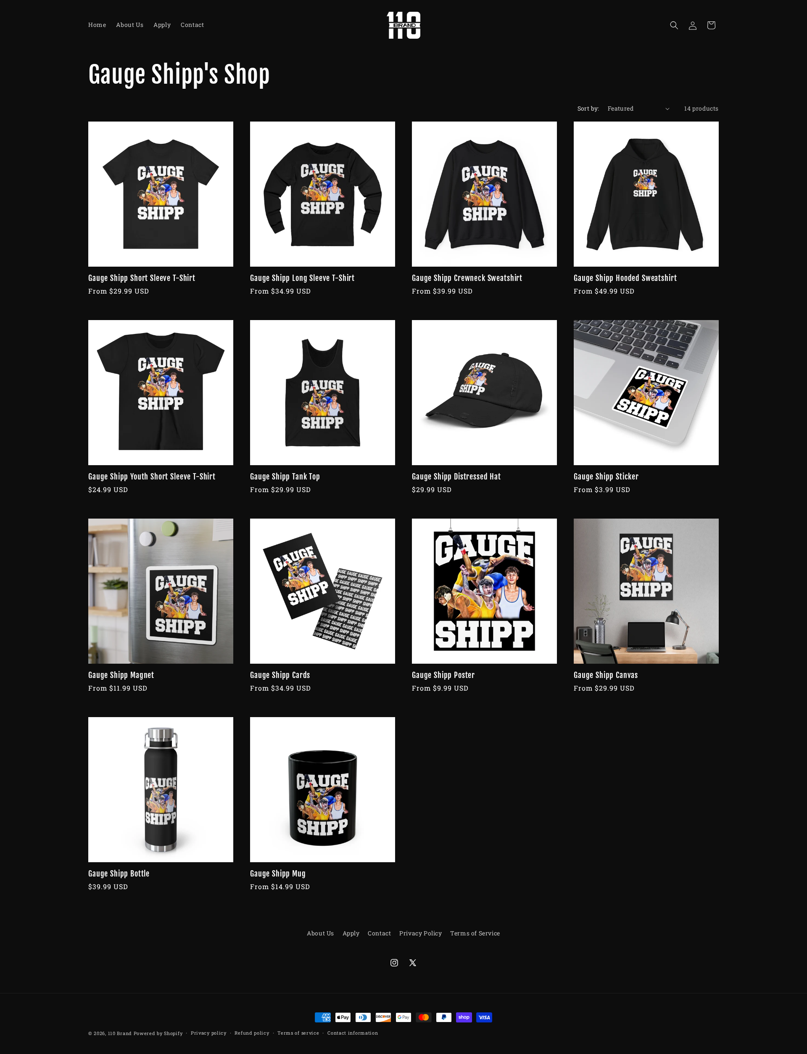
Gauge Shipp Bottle (119, 874)
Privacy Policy (420, 933)
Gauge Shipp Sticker (606, 477)
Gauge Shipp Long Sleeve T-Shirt (302, 278)
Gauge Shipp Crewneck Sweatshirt (467, 278)
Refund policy (252, 1032)
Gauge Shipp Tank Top (285, 477)
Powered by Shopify (158, 1033)
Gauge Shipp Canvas (606, 675)
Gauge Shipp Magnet (121, 675)
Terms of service (298, 1032)
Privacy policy (209, 1032)
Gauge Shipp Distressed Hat (456, 477)
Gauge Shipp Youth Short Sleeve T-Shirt (152, 477)
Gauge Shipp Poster (443, 675)
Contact (379, 933)
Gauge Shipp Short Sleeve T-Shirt (141, 278)
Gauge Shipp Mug (278, 874)
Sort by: (588, 108)
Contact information (352, 1032)
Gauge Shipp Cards (280, 675)
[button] (674, 25)
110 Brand (120, 1033)
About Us (320, 933)
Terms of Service (475, 933)
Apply (351, 933)
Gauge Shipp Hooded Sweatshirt (625, 278)
